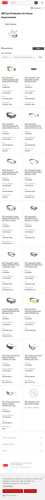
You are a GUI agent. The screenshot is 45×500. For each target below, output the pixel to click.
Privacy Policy (27, 463)
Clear (40, 57)
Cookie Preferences (17, 465)
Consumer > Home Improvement (22, 57)
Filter (38, 48)
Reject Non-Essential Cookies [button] (12, 491)
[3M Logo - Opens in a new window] (5, 2)
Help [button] (5, 451)
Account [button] (37, 8)
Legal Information (16, 463)
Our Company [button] (9, 438)
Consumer (5, 57)
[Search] (36, 2)
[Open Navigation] (42, 3)
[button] (10, 495)
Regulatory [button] (9, 444)
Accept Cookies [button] (30, 491)
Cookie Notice (8, 486)
